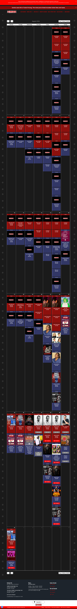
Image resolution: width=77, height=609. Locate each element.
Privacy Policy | (48, 607)
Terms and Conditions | (56, 607)
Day (59, 21)
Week (63, 21)
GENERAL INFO (29, 11)
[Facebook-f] (50, 585)
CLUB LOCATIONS (60, 11)
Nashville (38, 602)
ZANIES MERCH (67, 11)
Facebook (53, 585)
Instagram (53, 587)
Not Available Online (38, 454)
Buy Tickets (47, 441)
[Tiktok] (50, 595)
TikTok (52, 594)
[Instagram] (50, 587)
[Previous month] (8, 21)
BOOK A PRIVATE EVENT (52, 11)
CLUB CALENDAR (23, 11)
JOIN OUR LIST (36, 11)
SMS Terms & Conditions (65, 607)
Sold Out (38, 432)
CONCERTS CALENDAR (43, 11)
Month (67, 21)
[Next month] (12, 21)
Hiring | (43, 607)
